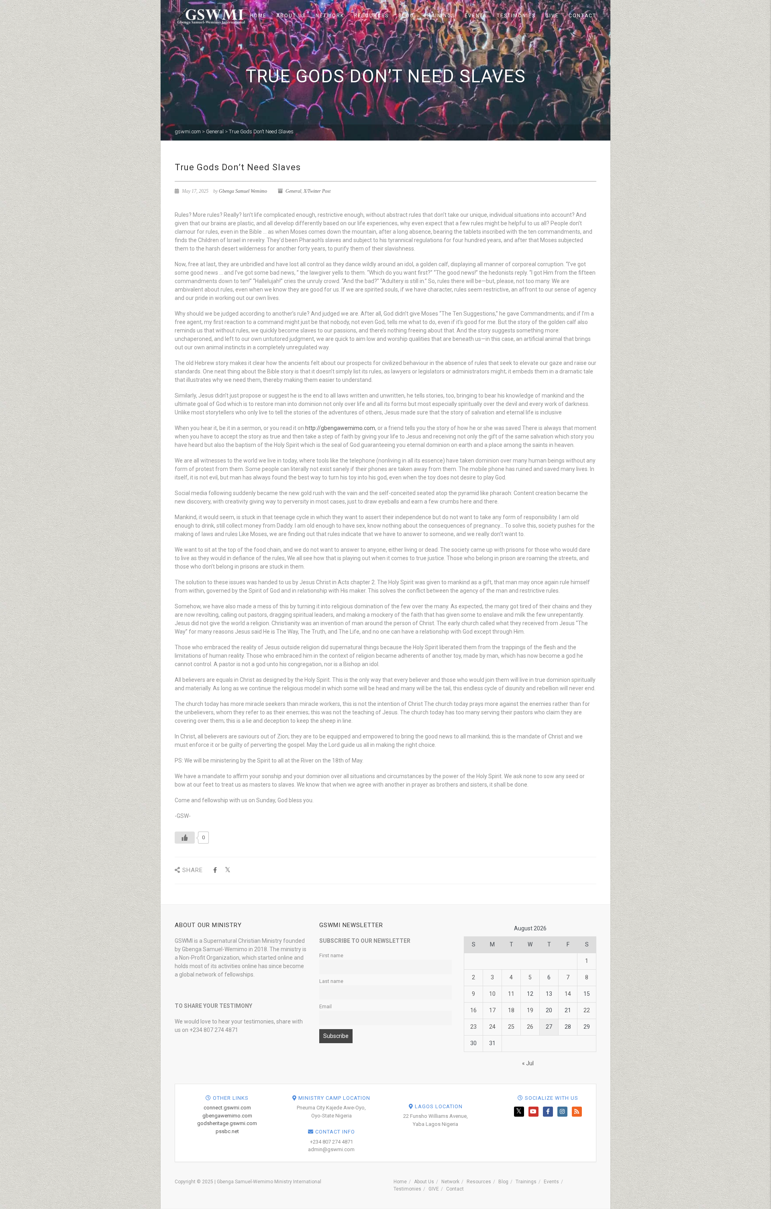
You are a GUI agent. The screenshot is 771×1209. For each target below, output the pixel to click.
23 (473, 1026)
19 (530, 1010)
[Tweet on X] (227, 870)
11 (511, 994)
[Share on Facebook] (215, 870)
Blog (406, 15)
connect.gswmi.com (227, 1108)
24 (492, 1026)
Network (330, 15)
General (293, 191)
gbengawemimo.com (227, 1116)
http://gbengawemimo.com (340, 428)
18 (511, 1010)
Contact (582, 15)
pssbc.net (227, 1131)
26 (530, 1026)
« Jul (528, 1063)
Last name (331, 981)
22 (586, 1010)
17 (492, 1010)
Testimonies (516, 15)
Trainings (439, 15)
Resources (371, 15)
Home (258, 15)
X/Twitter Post (317, 191)
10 (492, 994)
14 (568, 994)
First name (331, 955)
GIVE (552, 15)
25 (511, 1026)
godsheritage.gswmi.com (227, 1123)
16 (473, 1010)
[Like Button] (185, 838)
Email (325, 1006)
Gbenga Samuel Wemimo (243, 191)
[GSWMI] (210, 15)
